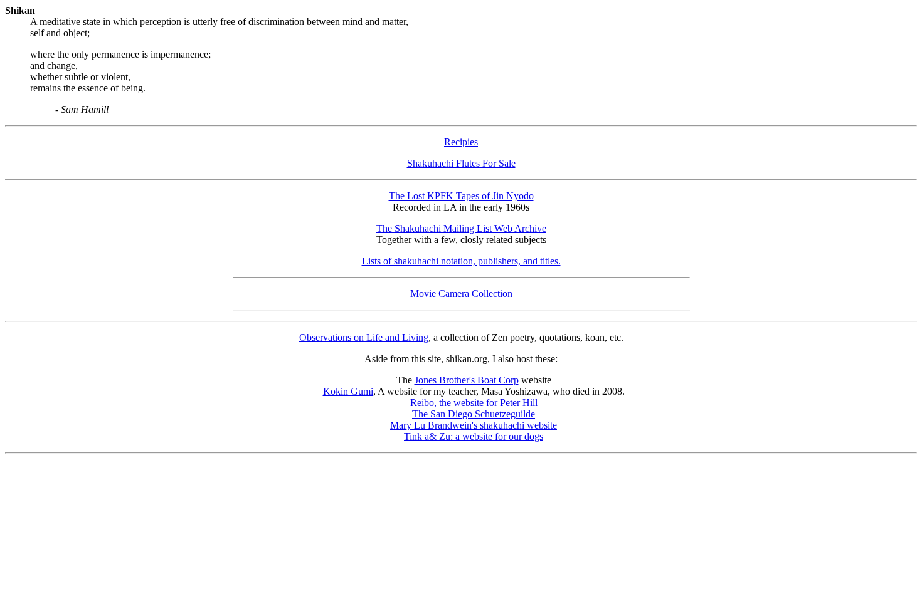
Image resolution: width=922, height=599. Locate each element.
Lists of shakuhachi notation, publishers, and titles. (461, 261)
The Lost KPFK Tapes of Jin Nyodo (461, 195)
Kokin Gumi (348, 391)
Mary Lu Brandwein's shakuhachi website (473, 425)
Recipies (461, 142)
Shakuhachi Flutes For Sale (461, 163)
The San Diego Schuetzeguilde (473, 414)
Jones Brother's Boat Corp (467, 380)
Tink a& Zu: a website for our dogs (473, 436)
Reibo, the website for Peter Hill (474, 402)
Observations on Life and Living (363, 337)
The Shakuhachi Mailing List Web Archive (461, 228)
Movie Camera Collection (461, 293)
